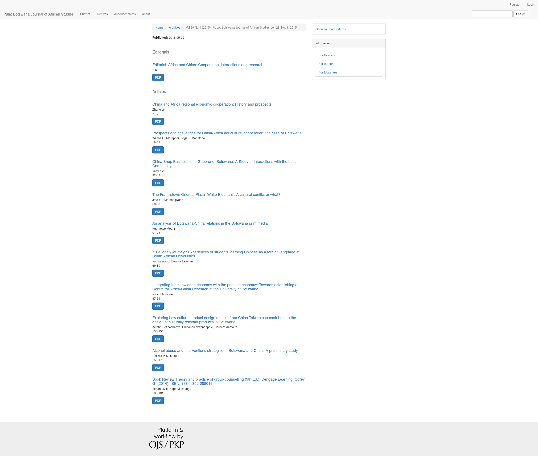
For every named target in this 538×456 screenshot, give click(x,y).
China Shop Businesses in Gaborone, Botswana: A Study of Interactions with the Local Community (224, 163)
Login (531, 4)
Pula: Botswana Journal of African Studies (38, 14)
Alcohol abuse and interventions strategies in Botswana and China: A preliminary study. (225, 350)
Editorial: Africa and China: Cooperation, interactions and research (207, 64)
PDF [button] (158, 77)
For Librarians (328, 72)
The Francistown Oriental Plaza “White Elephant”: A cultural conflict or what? (216, 194)
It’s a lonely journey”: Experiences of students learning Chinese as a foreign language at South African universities (225, 254)
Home (160, 27)
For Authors (326, 64)
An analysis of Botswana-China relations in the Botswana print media (210, 223)
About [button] (146, 14)
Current (85, 14)
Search (521, 14)
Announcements (125, 14)
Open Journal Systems (330, 29)
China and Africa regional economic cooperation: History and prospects (212, 104)
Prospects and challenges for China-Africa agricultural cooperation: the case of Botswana (227, 132)
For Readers (327, 55)
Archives (102, 14)
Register (515, 4)
